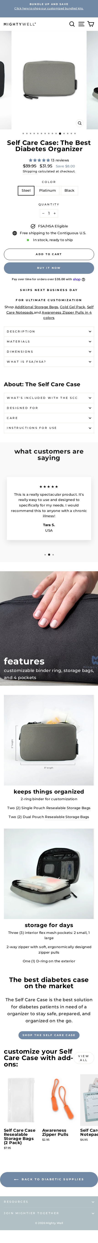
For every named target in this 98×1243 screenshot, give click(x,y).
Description (21, 331)
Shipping (30, 171)
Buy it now (49, 267)
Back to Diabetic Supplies (52, 1179)
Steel (26, 190)
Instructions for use (32, 428)
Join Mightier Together (31, 1213)
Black (69, 190)
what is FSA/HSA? (26, 361)
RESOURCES (16, 1201)
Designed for (22, 408)
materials (18, 341)
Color (49, 182)
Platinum (47, 190)
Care (12, 418)
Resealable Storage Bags (68, 808)
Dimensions (20, 351)
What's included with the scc (42, 398)
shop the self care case (49, 1035)
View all (83, 1058)
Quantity (49, 204)
